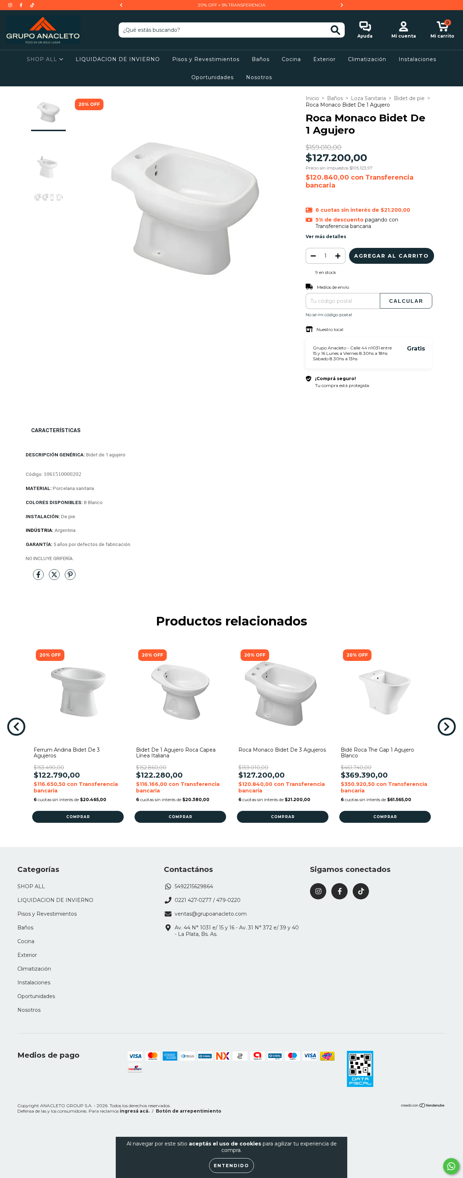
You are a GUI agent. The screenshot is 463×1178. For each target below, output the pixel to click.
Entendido (231, 1165)
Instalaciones (417, 59)
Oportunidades (212, 77)
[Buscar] (335, 30)
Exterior (324, 59)
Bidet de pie (409, 98)
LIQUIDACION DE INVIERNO (118, 59)
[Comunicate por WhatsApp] (451, 1166)
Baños (260, 59)
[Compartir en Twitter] (55, 578)
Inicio (312, 98)
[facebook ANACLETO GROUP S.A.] (21, 5)
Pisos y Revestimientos (205, 59)
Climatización (367, 59)
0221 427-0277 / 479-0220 (208, 900)
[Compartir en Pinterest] (70, 578)
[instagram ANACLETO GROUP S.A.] (10, 5)
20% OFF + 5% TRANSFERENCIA (232, 5)
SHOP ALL (43, 59)
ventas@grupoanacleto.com (211, 914)
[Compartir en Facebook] (39, 578)
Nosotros (259, 77)
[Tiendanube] (423, 1106)
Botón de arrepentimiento (188, 1111)
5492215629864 (194, 886)
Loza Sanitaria (368, 98)
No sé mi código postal (329, 314)
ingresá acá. (134, 1111)
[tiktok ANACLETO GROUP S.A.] (32, 5)
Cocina (291, 59)
